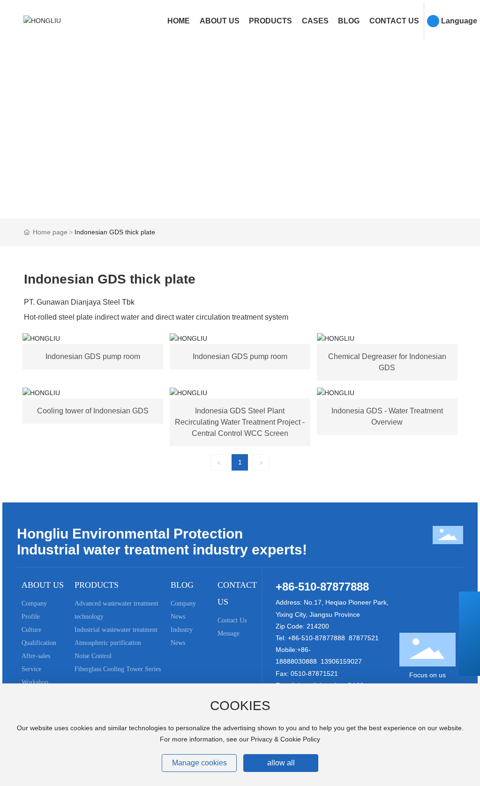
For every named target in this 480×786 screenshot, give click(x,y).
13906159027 (341, 661)
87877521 (364, 638)
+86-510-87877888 (322, 586)
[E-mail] (469, 623)
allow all (281, 763)
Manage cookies (199, 763)
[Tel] (469, 602)
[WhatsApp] (469, 644)
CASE (240, 126)
